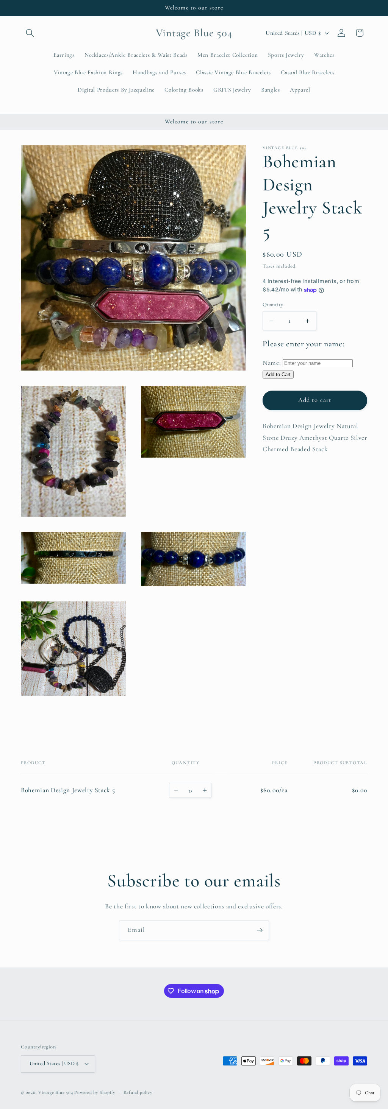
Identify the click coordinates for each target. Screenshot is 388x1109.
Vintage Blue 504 (55, 1092)
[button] (30, 33)
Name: (272, 363)
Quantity (273, 304)
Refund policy (138, 1092)
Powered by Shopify (94, 1092)
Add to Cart (278, 374)
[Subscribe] (259, 930)
